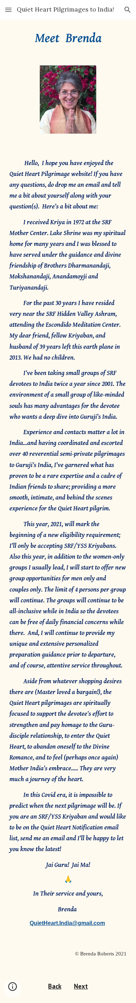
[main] (68, 38)
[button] (8, 9)
